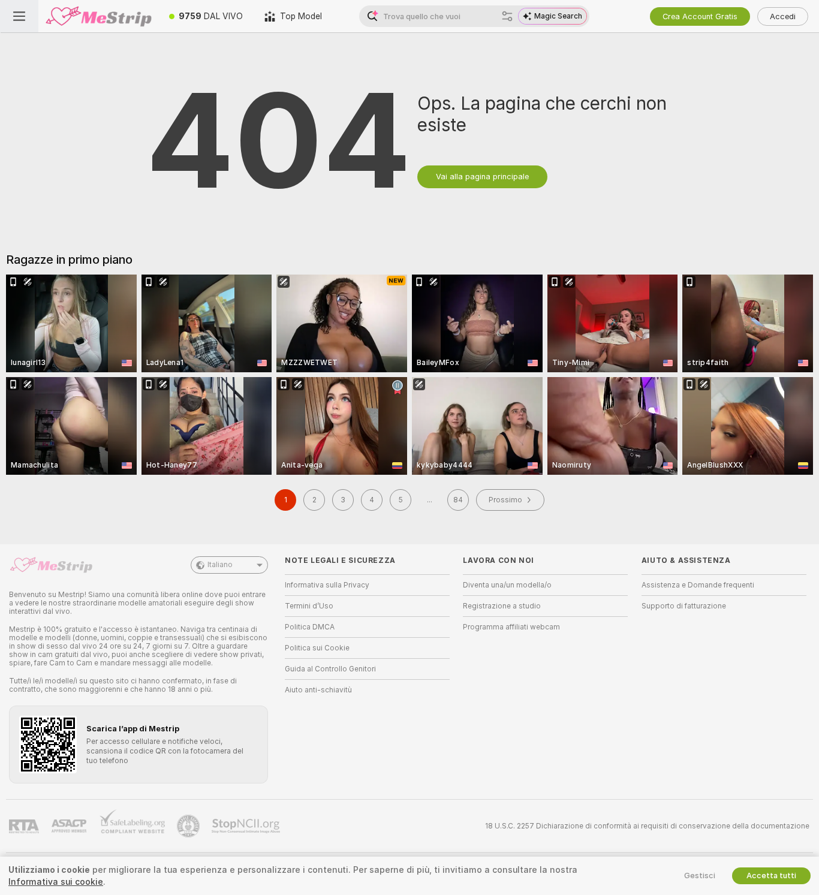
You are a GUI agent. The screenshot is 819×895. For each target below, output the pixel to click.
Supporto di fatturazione (684, 606)
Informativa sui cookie (55, 882)
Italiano (220, 564)
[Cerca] (507, 16)
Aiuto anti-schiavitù (318, 690)
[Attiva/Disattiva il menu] (19, 16)
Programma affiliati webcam (511, 627)
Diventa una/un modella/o (507, 585)
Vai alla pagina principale (482, 176)
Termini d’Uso (309, 606)
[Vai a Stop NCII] (247, 826)
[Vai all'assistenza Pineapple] (189, 826)
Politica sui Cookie (317, 648)
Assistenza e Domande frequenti (698, 585)
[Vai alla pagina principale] (98, 16)
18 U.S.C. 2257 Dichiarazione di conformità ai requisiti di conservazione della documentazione (647, 826)
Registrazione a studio (502, 606)
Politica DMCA (310, 627)
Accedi (783, 16)
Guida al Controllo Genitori (330, 669)
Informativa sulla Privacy (327, 585)
